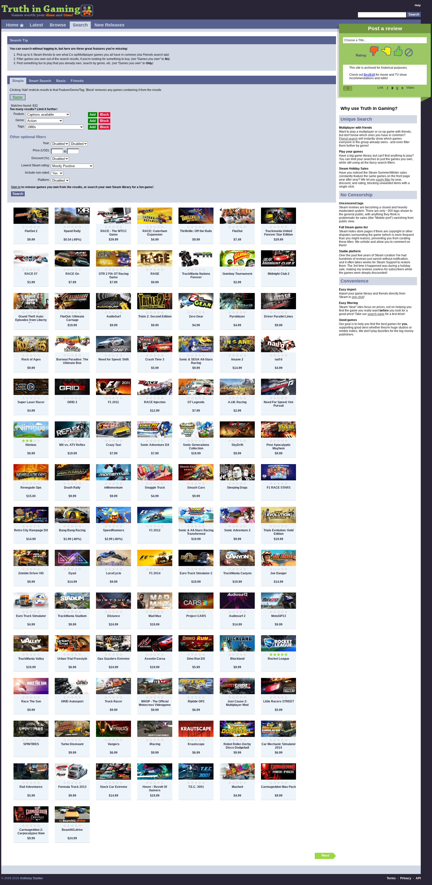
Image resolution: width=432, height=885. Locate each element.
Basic (61, 81)
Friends (77, 81)
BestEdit (369, 74)
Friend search (348, 138)
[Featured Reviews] (22, 25)
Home (12, 24)
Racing (17, 97)
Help (418, 5)
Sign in (15, 187)
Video (410, 87)
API (418, 878)
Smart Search (40, 81)
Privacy (405, 878)
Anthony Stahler (31, 878)
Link (380, 87)
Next (325, 855)
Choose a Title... (355, 40)
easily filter (383, 179)
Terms (391, 878)
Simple (18, 81)
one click (358, 297)
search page (376, 314)
